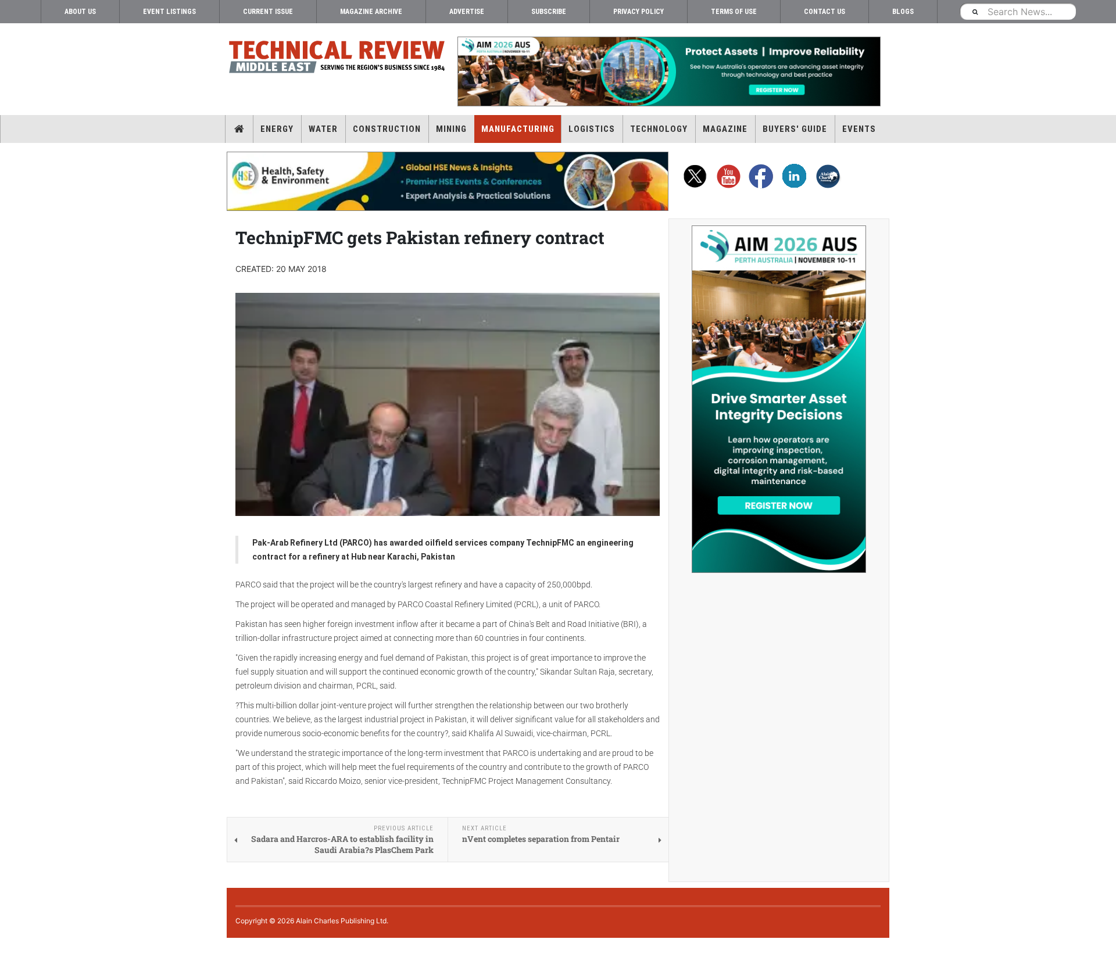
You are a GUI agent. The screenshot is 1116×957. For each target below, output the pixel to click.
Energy (277, 129)
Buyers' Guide (795, 129)
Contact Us (824, 12)
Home (239, 129)
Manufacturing (518, 129)
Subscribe (548, 12)
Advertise (466, 12)
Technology (659, 129)
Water (323, 129)
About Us (80, 12)
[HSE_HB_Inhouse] (447, 181)
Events (859, 129)
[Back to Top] (8, 947)
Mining (451, 129)
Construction (387, 129)
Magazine (725, 129)
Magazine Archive (371, 12)
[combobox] (1018, 11)
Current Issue (268, 12)
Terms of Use (734, 12)
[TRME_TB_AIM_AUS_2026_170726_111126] (668, 71)
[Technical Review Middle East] (337, 59)
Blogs (903, 12)
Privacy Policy (638, 12)
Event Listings (169, 12)
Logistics (591, 129)
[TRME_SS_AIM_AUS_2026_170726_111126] (779, 399)
